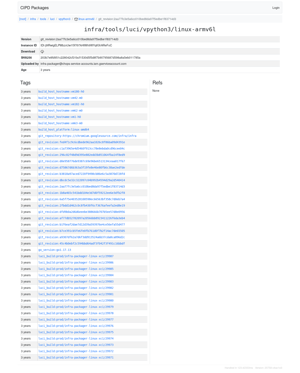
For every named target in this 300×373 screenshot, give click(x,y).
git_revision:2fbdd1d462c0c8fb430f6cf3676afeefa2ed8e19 (81, 205)
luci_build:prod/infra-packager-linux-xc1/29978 (75, 313)
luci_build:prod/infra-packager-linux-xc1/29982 (75, 287)
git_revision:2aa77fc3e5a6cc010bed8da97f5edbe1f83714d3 (81, 186)
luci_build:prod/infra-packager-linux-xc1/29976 (75, 325)
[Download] (42, 51)
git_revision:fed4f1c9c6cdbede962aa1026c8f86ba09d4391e (81, 142)
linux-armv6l (86, 19)
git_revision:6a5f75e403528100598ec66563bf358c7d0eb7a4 (81, 199)
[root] (22, 19)
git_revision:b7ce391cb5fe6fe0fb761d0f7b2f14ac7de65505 (81, 230)
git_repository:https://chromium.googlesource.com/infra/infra (87, 135)
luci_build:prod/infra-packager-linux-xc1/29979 (75, 306)
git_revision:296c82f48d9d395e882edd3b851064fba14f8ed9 (81, 154)
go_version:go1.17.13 (54, 249)
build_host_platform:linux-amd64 (63, 129)
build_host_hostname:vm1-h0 (59, 116)
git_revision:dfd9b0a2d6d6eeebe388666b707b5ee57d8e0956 (81, 211)
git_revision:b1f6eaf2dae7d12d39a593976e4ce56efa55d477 (81, 224)
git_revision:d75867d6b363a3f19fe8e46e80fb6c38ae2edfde (81, 167)
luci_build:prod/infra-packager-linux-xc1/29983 (75, 281)
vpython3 (64, 19)
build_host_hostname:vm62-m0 (60, 110)
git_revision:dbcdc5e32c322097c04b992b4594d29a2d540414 (81, 180)
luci (52, 19)
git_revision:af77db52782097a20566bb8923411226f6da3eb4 (81, 218)
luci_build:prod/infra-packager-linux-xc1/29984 (75, 275)
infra (33, 19)
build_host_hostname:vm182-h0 (61, 104)
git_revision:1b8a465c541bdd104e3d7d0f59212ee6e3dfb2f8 (81, 192)
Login (276, 8)
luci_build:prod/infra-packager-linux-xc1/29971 (75, 357)
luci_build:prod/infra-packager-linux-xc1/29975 (75, 332)
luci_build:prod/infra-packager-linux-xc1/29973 (75, 344)
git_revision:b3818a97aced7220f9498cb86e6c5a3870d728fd (81, 173)
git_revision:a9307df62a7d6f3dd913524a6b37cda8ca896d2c (81, 237)
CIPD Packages (34, 7)
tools (43, 19)
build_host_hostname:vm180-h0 (61, 91)
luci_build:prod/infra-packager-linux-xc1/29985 (75, 268)
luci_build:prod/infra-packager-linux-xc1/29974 (75, 338)
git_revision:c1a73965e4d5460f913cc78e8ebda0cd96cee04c (81, 148)
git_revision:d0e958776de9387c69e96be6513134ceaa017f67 (81, 161)
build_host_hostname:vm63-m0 (60, 123)
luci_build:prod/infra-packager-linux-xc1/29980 (75, 300)
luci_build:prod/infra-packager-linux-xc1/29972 (75, 351)
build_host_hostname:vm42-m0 (60, 97)
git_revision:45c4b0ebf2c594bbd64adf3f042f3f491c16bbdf (81, 243)
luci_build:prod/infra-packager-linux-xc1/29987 (75, 256)
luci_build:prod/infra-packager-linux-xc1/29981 (75, 294)
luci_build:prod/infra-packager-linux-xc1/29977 (75, 319)
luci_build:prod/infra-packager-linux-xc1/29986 (75, 262)
